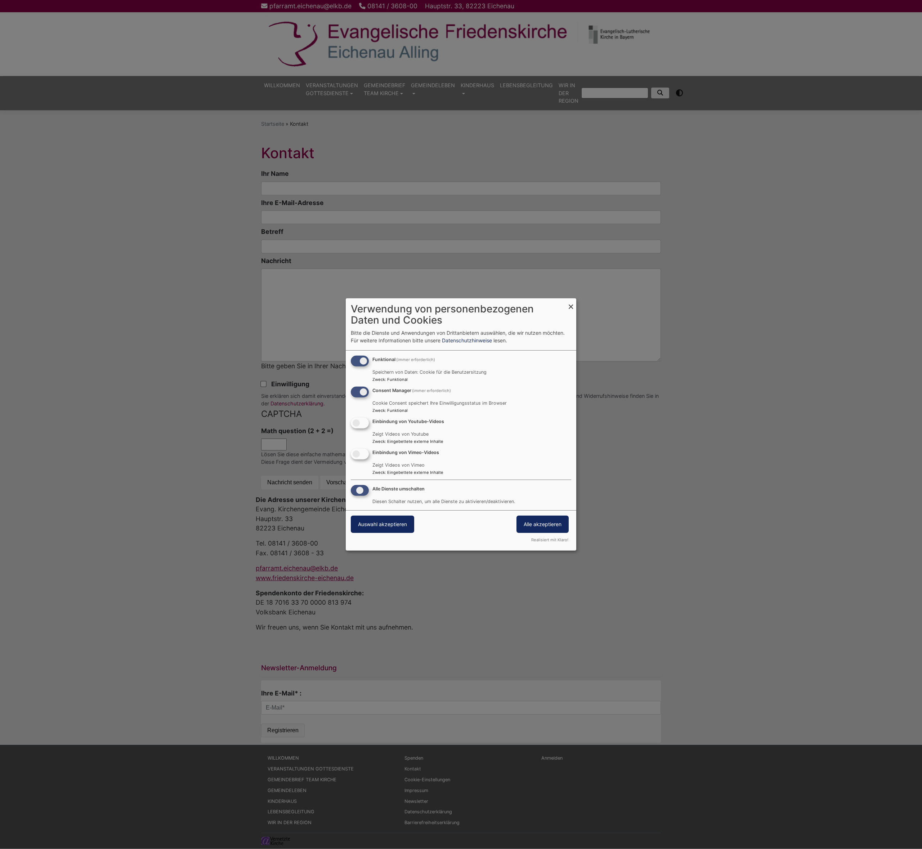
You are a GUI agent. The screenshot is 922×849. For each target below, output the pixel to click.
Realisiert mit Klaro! (549, 539)
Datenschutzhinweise (467, 340)
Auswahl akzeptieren (382, 524)
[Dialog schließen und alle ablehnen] (570, 302)
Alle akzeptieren (542, 524)
